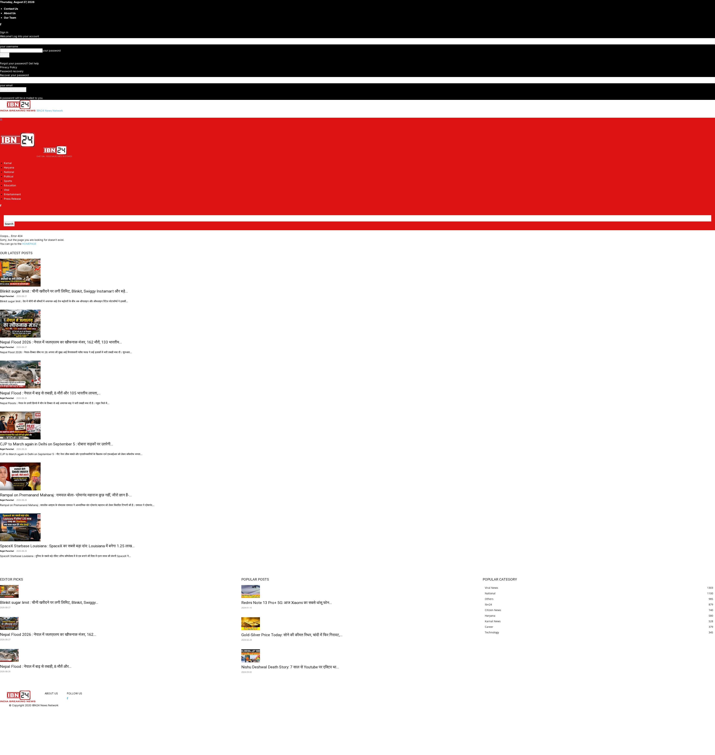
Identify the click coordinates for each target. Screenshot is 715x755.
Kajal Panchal (7, 296)
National (9, 172)
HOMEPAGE (29, 243)
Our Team (10, 17)
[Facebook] (1, 24)
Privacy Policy (8, 67)
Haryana (9, 167)
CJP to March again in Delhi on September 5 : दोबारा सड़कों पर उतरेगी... (56, 444)
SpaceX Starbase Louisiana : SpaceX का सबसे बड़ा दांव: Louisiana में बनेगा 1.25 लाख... (67, 546)
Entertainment (12, 194)
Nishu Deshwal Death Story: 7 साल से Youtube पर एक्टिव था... (290, 667)
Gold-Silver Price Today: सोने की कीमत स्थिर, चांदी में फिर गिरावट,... (292, 635)
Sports (8, 180)
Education (10, 185)
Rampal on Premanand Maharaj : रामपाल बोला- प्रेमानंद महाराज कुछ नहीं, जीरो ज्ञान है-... (66, 495)
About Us (10, 13)
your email (6, 85)
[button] (1, 119)
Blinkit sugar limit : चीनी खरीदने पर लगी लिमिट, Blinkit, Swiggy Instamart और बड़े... (64, 291)
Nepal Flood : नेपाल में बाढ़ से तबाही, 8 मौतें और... (36, 666)
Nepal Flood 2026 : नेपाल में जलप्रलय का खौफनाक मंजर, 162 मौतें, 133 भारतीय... (61, 342)
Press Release (12, 198)
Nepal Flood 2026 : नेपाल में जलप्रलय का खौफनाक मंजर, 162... (48, 634)
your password (52, 50)
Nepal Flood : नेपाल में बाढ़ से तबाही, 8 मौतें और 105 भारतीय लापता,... (50, 393)
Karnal (8, 163)
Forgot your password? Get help (19, 63)
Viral (6, 189)
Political (8, 176)
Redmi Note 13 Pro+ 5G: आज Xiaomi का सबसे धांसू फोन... (286, 602)
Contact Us (11, 8)
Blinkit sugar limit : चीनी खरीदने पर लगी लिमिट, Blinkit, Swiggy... (49, 602)
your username (9, 46)
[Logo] (18, 156)
